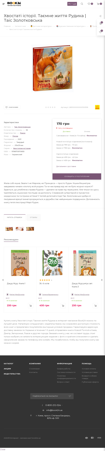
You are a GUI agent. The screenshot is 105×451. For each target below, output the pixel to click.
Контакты (33, 372)
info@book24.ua (54, 410)
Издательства (12, 374)
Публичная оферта (90, 382)
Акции (7, 369)
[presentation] (3, 279)
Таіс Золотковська (22, 127)
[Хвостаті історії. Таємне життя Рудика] (9, 229)
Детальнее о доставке (66, 166)
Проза (15, 136)
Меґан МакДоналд (17, 294)
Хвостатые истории (22, 148)
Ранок (22, 133)
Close (2, 449)
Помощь (87, 364)
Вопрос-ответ (63, 382)
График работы (63, 369)
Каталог (8, 364)
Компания (35, 364)
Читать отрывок (14, 217)
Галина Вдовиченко (50, 294)
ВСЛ (7, 298)
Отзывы (33, 217)
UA (74, 4)
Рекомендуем (11, 239)
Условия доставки (90, 372)
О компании (34, 369)
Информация (64, 364)
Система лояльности (66, 372)
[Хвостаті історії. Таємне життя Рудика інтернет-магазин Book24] (52, 68)
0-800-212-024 (53, 405)
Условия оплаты (89, 369)
